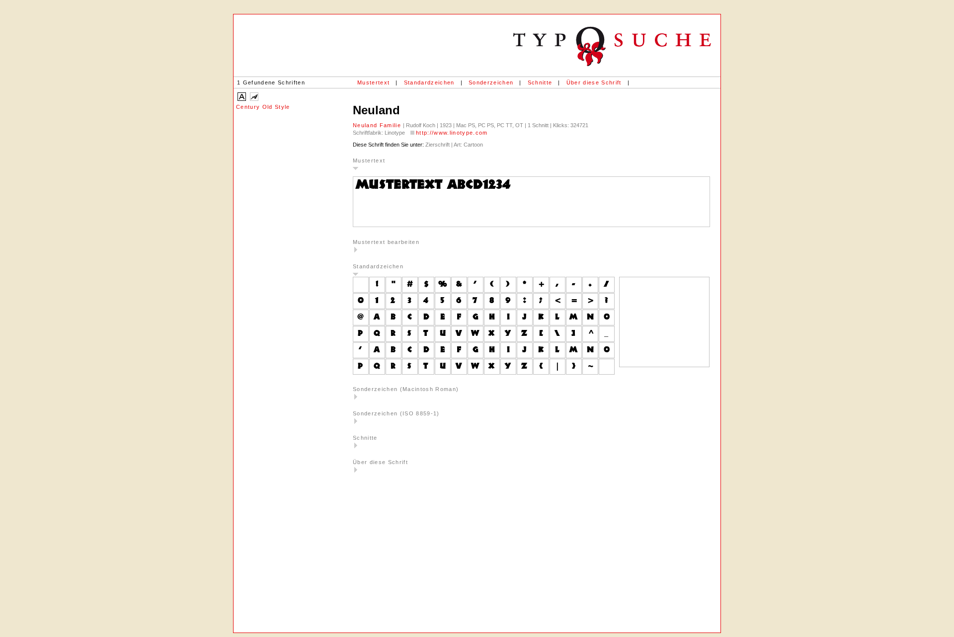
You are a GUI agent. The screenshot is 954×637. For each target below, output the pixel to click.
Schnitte (540, 82)
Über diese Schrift (594, 82)
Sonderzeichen (491, 82)
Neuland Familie (378, 125)
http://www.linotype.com (452, 133)
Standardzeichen (429, 82)
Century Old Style (263, 107)
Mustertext (373, 82)
